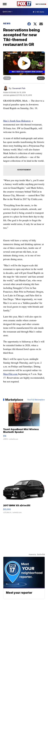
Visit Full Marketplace (36, 400)
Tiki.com (10, 374)
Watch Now (40, 4)
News (7, 23)
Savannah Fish (18, 88)
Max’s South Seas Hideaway (17, 120)
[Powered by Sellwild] (41, 554)
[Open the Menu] (4, 4)
